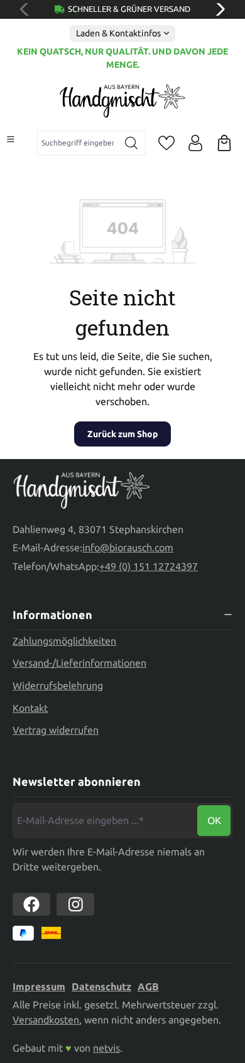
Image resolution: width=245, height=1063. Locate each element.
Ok (214, 820)
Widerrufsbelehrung (58, 685)
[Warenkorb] (224, 143)
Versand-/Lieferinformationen (79, 663)
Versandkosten (46, 1019)
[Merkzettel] (166, 143)
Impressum (39, 986)
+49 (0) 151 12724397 (148, 566)
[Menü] (10, 139)
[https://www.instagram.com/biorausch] (75, 904)
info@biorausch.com (127, 547)
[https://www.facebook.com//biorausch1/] (31, 904)
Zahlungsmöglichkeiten (64, 641)
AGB (148, 986)
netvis (106, 1048)
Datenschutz (101, 986)
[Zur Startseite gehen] (122, 101)
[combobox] (77, 143)
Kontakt (30, 708)
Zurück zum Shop (122, 434)
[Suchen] (131, 143)
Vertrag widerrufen (56, 730)
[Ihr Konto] (195, 143)
